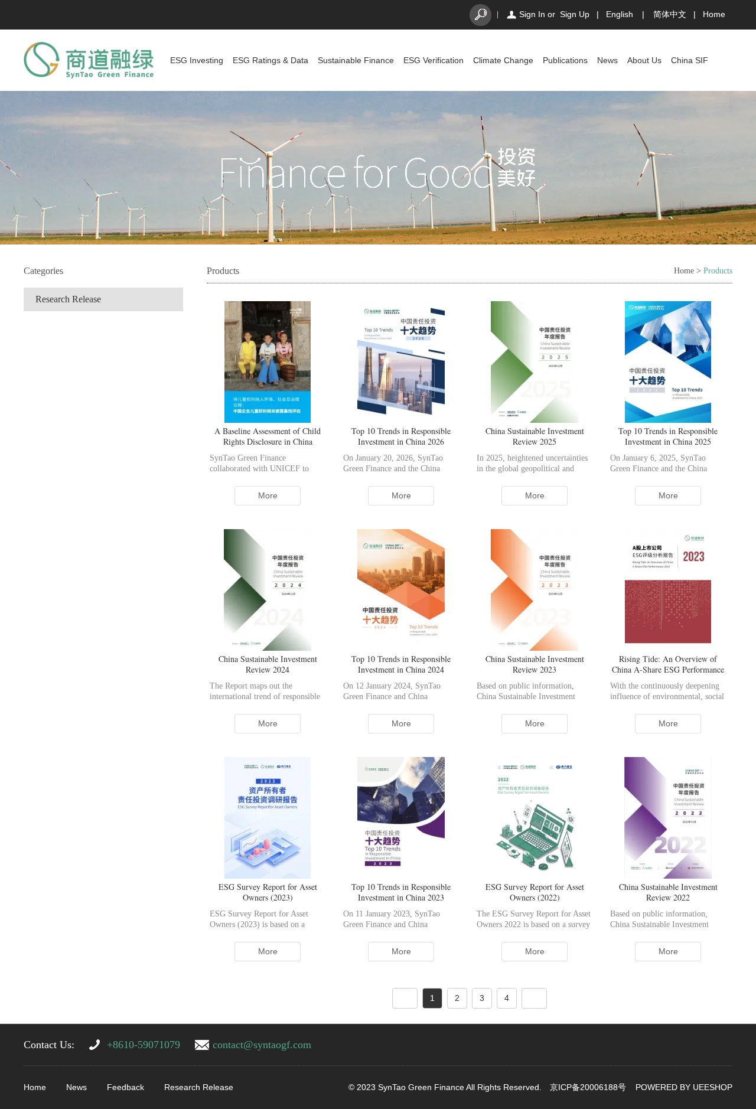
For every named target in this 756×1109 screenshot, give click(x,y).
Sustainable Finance (356, 60)
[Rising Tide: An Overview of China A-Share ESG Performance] (668, 589)
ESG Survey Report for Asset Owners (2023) (268, 892)
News (607, 60)
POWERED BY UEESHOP (684, 1087)
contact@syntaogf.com (262, 1045)
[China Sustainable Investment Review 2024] (267, 589)
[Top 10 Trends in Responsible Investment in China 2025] (668, 361)
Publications (565, 60)
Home (714, 14)
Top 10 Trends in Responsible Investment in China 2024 (401, 664)
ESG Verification (433, 60)
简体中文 (669, 14)
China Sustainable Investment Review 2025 (534, 436)
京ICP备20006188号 (588, 1087)
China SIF (689, 60)
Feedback (125, 1087)
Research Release (68, 299)
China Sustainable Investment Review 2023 (534, 664)
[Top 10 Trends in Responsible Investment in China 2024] (401, 589)
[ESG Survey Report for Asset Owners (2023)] (267, 817)
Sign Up (574, 14)
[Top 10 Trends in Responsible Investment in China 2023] (401, 817)
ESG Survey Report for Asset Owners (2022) (534, 892)
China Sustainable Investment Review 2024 (268, 664)
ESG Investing (196, 60)
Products (717, 270)
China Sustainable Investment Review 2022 (668, 892)
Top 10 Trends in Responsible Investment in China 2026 (401, 436)
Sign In (532, 14)
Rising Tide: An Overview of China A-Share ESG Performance (668, 664)
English (619, 14)
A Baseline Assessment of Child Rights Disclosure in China (267, 436)
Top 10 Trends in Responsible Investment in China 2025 (668, 436)
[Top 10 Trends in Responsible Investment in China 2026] (401, 361)
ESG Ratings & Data (270, 60)
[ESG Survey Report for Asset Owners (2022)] (534, 817)
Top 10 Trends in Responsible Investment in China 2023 (401, 892)
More (268, 495)
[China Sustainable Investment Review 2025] (534, 361)
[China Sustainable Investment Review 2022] (668, 817)
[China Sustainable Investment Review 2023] (534, 589)
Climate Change (503, 60)
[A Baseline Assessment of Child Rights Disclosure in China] (267, 361)
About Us (644, 60)
